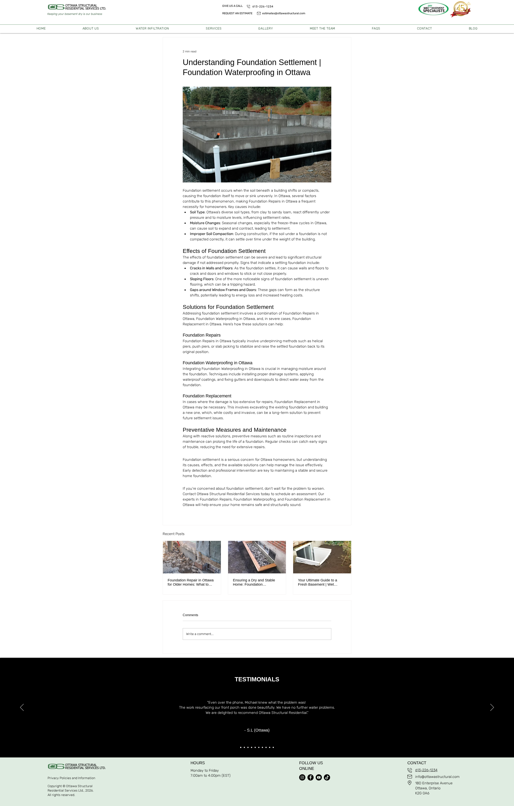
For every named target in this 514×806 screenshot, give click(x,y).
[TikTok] (327, 777)
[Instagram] (302, 777)
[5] (255, 747)
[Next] (492, 707)
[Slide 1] (240, 747)
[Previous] (22, 707)
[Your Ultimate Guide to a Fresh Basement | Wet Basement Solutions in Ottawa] (322, 557)
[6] (258, 747)
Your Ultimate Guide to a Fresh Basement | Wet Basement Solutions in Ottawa (317, 582)
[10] (273, 747)
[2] (244, 747)
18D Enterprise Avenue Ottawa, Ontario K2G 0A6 (434, 788)
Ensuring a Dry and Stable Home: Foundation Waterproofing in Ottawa (254, 582)
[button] (214, 28)
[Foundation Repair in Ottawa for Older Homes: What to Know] (192, 557)
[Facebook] (310, 777)
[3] (248, 747)
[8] (266, 747)
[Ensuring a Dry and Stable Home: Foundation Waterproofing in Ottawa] (257, 557)
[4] (251, 747)
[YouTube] (319, 777)
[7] (262, 747)
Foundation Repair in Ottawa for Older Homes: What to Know (191, 582)
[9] (269, 747)
